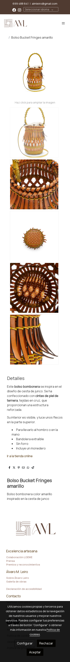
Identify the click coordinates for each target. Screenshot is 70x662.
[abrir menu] (63, 23)
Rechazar (46, 643)
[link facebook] (14, 10)
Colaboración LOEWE (19, 557)
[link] (15, 23)
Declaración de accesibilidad (24, 589)
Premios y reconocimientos (23, 564)
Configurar (25, 643)
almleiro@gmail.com (44, 3)
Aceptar (35, 652)
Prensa (10, 561)
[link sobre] (35, 530)
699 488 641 (21, 3)
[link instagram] (19, 10)
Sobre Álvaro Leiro (17, 578)
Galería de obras (16, 581)
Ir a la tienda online (20, 456)
